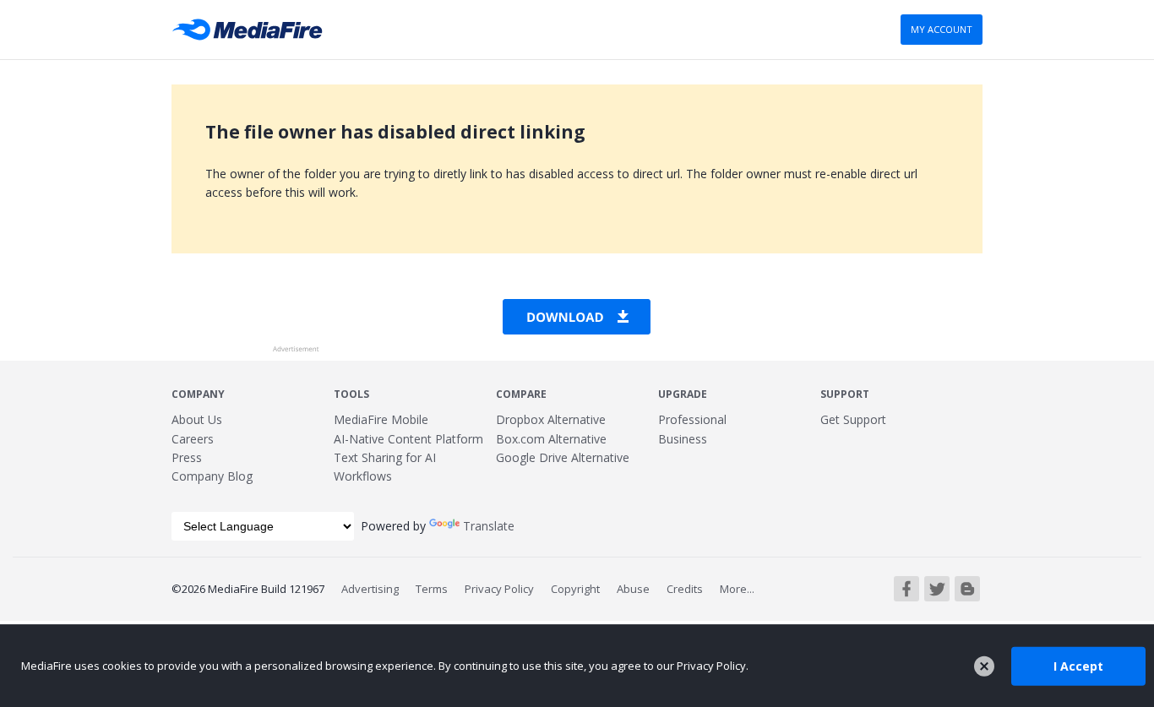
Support (844, 394)
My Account (941, 29)
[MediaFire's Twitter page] (937, 588)
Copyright (575, 588)
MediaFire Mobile (381, 419)
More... (737, 588)
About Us (196, 419)
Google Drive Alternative (562, 457)
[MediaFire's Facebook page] (906, 588)
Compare (521, 394)
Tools (351, 394)
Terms (432, 588)
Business (682, 439)
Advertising (370, 588)
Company (198, 394)
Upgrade (682, 394)
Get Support (853, 419)
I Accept (1078, 665)
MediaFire (252, 29)
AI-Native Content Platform (408, 439)
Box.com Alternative (551, 439)
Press (186, 457)
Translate (488, 526)
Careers (192, 439)
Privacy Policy (499, 588)
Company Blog (212, 476)
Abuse (633, 588)
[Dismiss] (984, 666)
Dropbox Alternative (551, 419)
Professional (692, 419)
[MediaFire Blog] (967, 588)
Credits (685, 588)
